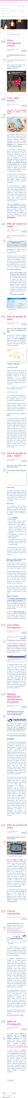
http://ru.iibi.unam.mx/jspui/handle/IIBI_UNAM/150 (17, 1046)
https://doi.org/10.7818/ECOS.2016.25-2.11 (16, 932)
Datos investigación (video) (14, 43)
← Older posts (10, 1080)
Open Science (3, 117)
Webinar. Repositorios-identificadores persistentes (14, 698)
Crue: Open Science (13, 99)
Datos (5, 61)
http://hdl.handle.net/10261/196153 (14, 269)
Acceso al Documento (17, 146)
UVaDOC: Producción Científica (8, 5)
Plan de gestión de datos (16, 317)
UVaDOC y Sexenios (21, 5)
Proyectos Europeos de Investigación (10, 16)
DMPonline (22, 338)
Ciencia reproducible (13, 912)
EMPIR (8, 898)
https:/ (8, 470)
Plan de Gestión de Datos (17, 225)
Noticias (22, 16)
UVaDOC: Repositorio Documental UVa (9, 3)
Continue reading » (11, 217)
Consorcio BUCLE (5, 13)
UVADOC (13, 49)
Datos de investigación (14, 1022)
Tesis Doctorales (5, 8)
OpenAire (24, 335)
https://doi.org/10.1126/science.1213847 (15, 1015)
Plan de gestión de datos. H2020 (16, 454)
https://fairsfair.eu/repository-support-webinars (16, 735)
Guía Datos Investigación (14, 626)
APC (2, 116)
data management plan (12, 901)
